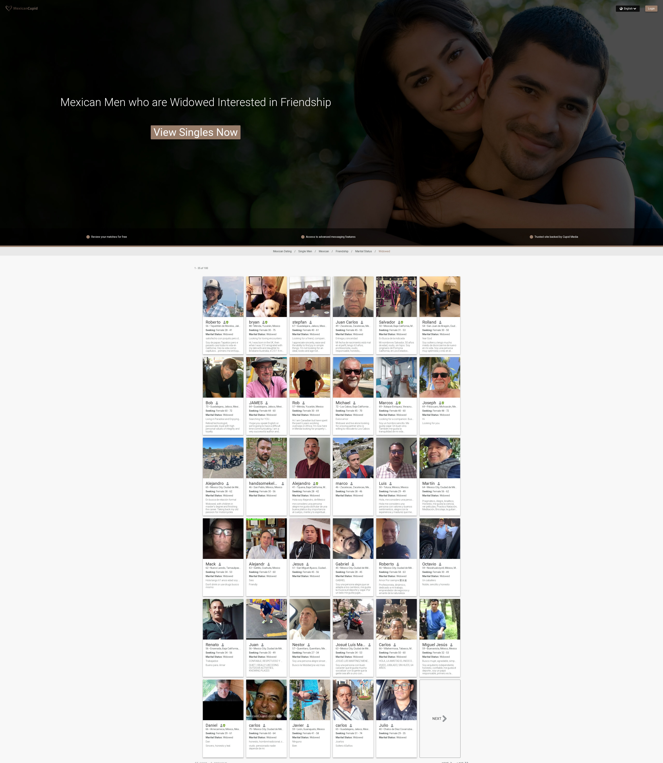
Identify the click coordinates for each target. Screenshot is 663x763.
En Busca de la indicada (392, 338)
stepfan (299, 322)
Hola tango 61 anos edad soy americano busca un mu (223, 580)
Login (651, 8)
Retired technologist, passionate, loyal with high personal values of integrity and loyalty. (222, 427)
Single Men (305, 251)
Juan (253, 644)
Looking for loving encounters (265, 338)
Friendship (342, 251)
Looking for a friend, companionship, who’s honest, (309, 338)
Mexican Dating (282, 251)
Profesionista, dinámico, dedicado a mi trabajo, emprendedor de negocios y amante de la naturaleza (394, 588)
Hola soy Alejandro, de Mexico (308, 499)
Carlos (385, 644)
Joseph (429, 402)
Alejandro (215, 483)
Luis (383, 483)
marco (342, 483)
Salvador (387, 322)
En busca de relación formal (221, 499)
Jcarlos (340, 741)
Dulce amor (342, 419)
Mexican (324, 251)
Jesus (298, 564)
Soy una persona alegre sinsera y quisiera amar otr (309, 661)
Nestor (298, 644)
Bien (294, 745)
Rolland (429, 322)
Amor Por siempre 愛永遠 (393, 580)
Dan (208, 741)
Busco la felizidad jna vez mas (308, 665)
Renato (212, 644)
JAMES (256, 402)
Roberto (213, 322)
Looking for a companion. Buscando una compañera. (396, 419)
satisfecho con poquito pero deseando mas (223, 338)
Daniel (211, 725)
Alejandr (257, 564)
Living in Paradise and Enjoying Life (223, 419)
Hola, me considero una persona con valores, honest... (396, 499)
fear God (427, 338)
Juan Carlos (347, 322)
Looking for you (431, 423)
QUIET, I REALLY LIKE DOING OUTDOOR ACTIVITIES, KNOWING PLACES (264, 668)
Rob (296, 402)
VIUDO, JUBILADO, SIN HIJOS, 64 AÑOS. (396, 666)
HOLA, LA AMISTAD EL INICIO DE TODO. (396, 661)
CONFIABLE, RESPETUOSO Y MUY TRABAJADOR (266, 661)
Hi (423, 419)
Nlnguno (297, 741)
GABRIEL (340, 580)
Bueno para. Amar (215, 665)
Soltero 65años (344, 745)
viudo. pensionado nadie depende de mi (262, 747)
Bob (209, 402)
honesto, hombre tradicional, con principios (266, 741)
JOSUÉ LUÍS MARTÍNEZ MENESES (353, 661)
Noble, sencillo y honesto (436, 584)
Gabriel (342, 564)
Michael (343, 402)
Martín (428, 483)
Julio (383, 725)
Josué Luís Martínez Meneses (351, 644)
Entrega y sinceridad (347, 338)
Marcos (386, 402)
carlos (254, 725)
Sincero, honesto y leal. (218, 745)
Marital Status (363, 251)
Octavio (429, 564)
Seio (251, 580)
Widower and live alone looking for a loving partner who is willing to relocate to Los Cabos (353, 426)
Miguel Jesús (434, 644)
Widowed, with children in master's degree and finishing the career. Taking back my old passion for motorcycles (222, 508)
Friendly (253, 584)
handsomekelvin (264, 483)
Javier (298, 725)
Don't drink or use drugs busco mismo (222, 586)
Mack (211, 564)
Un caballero (429, 580)
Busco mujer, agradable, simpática (439, 661)
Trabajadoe (212, 661)
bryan (254, 322)
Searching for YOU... (260, 419)
